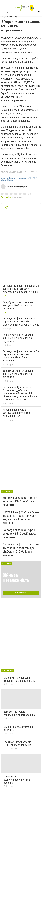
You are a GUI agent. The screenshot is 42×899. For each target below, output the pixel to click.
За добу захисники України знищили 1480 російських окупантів (18, 373)
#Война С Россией (7, 180)
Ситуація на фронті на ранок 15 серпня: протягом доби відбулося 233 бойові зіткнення (21, 517)
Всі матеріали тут (21, 593)
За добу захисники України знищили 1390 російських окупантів (18, 338)
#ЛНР (35, 178)
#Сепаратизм (21, 178)
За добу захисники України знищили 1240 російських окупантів (18, 305)
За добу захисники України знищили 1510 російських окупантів (20, 533)
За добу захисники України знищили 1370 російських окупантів (20, 501)
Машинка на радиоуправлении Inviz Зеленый (17, 779)
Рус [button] (8, 12)
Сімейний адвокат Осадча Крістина (18, 728)
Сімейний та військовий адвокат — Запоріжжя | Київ (19, 679)
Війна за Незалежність (16, 577)
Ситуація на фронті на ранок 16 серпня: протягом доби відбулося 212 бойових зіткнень (21, 549)
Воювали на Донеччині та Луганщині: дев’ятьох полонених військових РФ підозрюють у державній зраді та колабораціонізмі (20, 393)
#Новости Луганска (8, 178)
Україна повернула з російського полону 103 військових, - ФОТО (16, 412)
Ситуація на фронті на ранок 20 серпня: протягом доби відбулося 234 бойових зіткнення (21, 356)
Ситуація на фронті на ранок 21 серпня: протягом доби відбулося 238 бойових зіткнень (21, 321)
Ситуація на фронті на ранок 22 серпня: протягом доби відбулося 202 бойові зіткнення (21, 288)
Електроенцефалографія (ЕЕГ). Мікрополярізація (17, 743)
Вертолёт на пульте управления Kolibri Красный (20, 713)
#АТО (29, 178)
